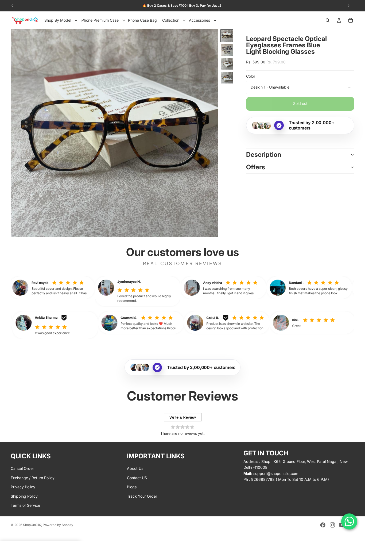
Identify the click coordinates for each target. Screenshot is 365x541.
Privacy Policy (23, 487)
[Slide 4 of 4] (227, 77)
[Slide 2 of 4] (227, 50)
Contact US (137, 477)
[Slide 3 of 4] (227, 64)
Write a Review (182, 417)
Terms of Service (25, 505)
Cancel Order (22, 468)
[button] (71, 287)
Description (263, 154)
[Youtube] (342, 525)
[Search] (327, 20)
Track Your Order (142, 496)
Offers (255, 167)
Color (250, 76)
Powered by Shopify (58, 525)
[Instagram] (332, 525)
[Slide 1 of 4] (227, 36)
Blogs (132, 487)
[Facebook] (323, 525)
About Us (135, 468)
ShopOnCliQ (32, 525)
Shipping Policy (24, 496)
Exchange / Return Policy (33, 477)
